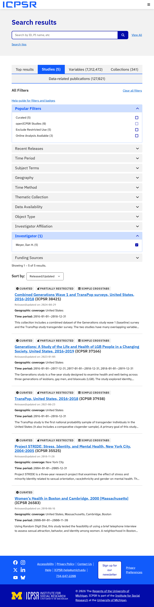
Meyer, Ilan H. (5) (27, 245)
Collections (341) (124, 69)
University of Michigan (111, 600)
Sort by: (18, 276)
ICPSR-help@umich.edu (70, 570)
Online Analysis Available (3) (34, 136)
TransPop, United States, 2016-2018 (46, 398)
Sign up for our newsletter (110, 569)
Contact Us (84, 564)
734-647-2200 (66, 576)
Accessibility (45, 564)
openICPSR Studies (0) (31, 124)
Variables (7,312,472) (86, 69)
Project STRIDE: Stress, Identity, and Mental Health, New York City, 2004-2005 (73, 448)
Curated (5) (23, 118)
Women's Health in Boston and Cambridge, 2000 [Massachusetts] (71, 498)
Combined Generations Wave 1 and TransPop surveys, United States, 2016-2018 (74, 296)
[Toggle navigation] (148, 4)
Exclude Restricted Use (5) (33, 130)
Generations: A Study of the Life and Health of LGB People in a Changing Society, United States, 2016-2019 (77, 348)
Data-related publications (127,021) (77, 78)
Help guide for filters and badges (33, 101)
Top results (25, 69)
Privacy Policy (65, 564)
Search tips (19, 44)
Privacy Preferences (134, 570)
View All (137, 35)
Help (48, 570)
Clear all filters (132, 91)
